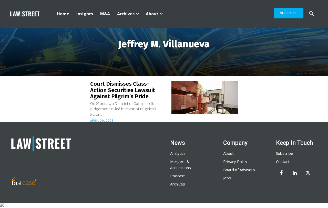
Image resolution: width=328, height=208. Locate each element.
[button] (311, 14)
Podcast (177, 175)
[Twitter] (308, 173)
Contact (283, 161)
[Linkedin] (294, 173)
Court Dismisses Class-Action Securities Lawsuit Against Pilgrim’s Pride (122, 90)
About (228, 153)
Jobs (227, 177)
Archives (177, 184)
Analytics (178, 153)
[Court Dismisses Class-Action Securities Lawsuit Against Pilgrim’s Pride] (204, 97)
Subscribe (284, 153)
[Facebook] (281, 173)
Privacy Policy (235, 161)
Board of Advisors (239, 169)
